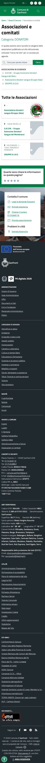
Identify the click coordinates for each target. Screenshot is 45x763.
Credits (4, 616)
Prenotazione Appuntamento (14, 584)
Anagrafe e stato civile (11, 336)
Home (4, 20)
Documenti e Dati (9, 303)
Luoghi (4, 427)
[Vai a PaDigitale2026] (17, 278)
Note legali (6, 608)
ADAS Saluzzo (7, 669)
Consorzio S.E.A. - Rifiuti (11, 673)
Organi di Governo (9, 291)
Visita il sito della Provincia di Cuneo (16, 649)
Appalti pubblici (8, 340)
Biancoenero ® (24, 753)
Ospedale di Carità (9, 665)
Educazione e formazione (12, 356)
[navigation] (5, 10)
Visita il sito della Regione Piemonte (16, 645)
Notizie (4, 402)
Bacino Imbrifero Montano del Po (15, 657)
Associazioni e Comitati (11, 447)
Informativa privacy (10, 604)
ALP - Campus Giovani (11, 701)
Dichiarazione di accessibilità (13, 572)
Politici (4, 315)
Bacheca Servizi (8, 596)
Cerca (38, 62)
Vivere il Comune (14, 20)
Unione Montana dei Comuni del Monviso (19, 653)
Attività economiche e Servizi (14, 443)
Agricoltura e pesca (9, 328)
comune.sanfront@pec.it (17, 472)
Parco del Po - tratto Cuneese (14, 661)
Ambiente (6, 332)
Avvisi (4, 410)
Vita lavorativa (8, 384)
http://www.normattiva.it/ (12, 693)
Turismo (5, 380)
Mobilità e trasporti (9, 368)
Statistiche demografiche (12, 681)
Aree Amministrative (10, 295)
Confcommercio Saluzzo (11, 641)
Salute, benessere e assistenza (14, 372)
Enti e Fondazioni (9, 307)
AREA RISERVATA (22, 759)
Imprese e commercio (10, 364)
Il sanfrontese (7, 398)
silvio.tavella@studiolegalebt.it (19, 553)
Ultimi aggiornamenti (10, 620)
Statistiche (6, 624)
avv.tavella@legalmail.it (15, 556)
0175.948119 (10, 460)
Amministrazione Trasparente (14, 568)
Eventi (4, 423)
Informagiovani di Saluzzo (12, 685)
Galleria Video (7, 439)
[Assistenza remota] (24, 746)
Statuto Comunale (9, 600)
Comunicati (6, 406)
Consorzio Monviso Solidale (13, 677)
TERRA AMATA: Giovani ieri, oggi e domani (19, 697)
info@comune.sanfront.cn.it (18, 475)
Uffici (4, 299)
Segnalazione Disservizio (12, 588)
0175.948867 (11, 463)
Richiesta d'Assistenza (11, 592)
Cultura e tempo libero (11, 352)
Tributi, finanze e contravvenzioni (15, 376)
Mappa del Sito (8, 628)
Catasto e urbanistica (10, 348)
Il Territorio (6, 431)
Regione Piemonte (9, 3)
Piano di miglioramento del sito (14, 576)
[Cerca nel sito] (38, 11)
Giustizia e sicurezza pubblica (13, 360)
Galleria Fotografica (10, 435)
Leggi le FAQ (7, 580)
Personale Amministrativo (12, 311)
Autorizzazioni (7, 344)
